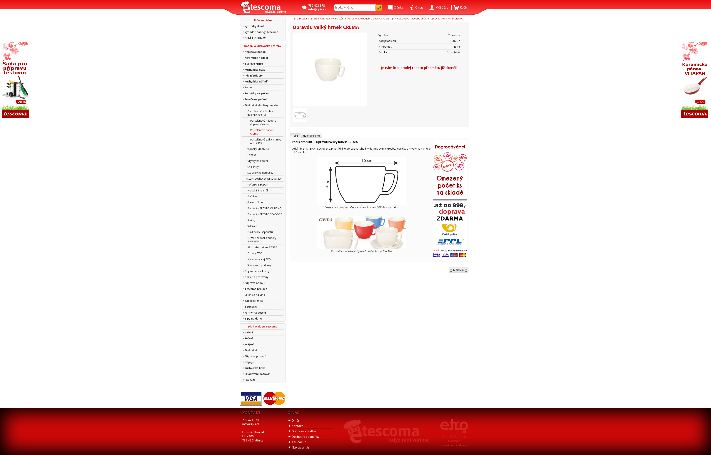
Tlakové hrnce (254, 63)
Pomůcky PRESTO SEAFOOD (264, 214)
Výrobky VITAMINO (258, 149)
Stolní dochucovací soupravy (264, 178)
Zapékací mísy (254, 300)
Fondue (251, 155)
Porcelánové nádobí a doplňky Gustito (263, 122)
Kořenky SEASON (257, 184)
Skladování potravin (258, 374)
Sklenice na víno (255, 295)
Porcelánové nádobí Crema (262, 131)
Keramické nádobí (256, 57)
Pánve (248, 87)
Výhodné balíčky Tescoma (261, 32)
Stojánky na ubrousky (260, 172)
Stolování (251, 350)
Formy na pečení (255, 312)
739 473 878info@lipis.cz (317, 7)
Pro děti (250, 380)
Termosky (251, 306)
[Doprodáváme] (450, 198)
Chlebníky (253, 166)
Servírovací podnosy (259, 265)
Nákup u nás (300, 447)
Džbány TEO (254, 253)
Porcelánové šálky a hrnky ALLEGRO (265, 141)
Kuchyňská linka (255, 368)
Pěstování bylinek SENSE (262, 247)
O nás (296, 420)
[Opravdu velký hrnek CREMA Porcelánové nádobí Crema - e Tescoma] (263, 7)
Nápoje (249, 362)
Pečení (249, 338)
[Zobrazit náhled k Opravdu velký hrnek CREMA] (330, 70)
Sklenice (252, 226)
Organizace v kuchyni (258, 271)
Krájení (249, 344)
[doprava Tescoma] (450, 259)
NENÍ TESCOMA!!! (255, 38)
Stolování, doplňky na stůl (261, 105)
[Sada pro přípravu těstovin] (16, 80)
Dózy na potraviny (256, 277)
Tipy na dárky (254, 318)
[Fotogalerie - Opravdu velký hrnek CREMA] (300, 115)
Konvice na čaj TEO (259, 259)
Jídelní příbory (254, 75)
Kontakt (297, 426)
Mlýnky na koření (257, 161)
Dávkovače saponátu (260, 232)
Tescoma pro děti (256, 289)
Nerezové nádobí (255, 52)
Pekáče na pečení (256, 99)
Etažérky (252, 196)
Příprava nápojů (255, 283)
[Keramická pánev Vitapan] (695, 80)
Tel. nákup (299, 442)
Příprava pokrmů (255, 356)
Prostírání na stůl (257, 190)
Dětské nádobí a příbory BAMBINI (261, 239)
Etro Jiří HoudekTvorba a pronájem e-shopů (454, 440)
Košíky (251, 220)
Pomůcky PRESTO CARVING (264, 208)
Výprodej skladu (255, 26)
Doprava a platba (304, 431)
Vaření (249, 332)
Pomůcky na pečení (257, 93)
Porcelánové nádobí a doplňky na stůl (260, 112)
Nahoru (458, 270)
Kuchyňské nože (255, 69)
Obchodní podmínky (305, 437)
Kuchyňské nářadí (256, 81)
